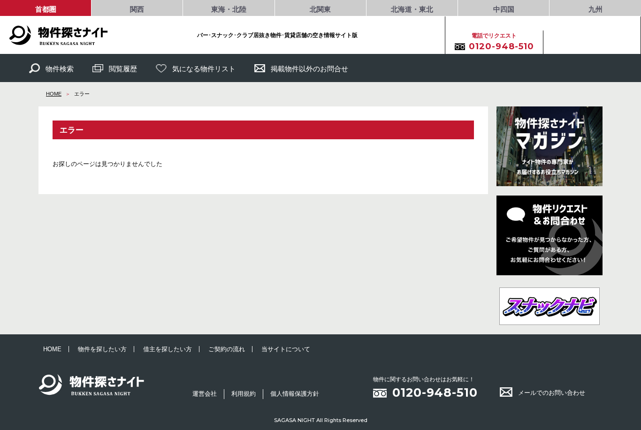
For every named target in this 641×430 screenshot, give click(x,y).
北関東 (320, 9)
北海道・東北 (412, 9)
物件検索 (60, 69)
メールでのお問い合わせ (551, 392)
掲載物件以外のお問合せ (309, 69)
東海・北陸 (228, 9)
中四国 (503, 9)
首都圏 (45, 9)
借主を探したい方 (167, 349)
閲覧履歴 (123, 69)
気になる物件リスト (204, 69)
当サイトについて (285, 349)
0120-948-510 (435, 392)
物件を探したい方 (102, 349)
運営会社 (204, 393)
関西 (137, 9)
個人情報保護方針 (294, 393)
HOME (53, 94)
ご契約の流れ (226, 349)
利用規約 (243, 393)
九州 (595, 9)
